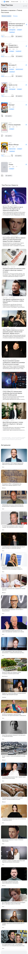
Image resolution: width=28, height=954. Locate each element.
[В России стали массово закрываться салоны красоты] (14, 584)
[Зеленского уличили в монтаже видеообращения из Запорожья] (14, 877)
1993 (10, 87)
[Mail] (4, 1)
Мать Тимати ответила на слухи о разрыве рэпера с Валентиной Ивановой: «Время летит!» (13, 331)
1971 (9, 166)
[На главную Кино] (7, 1)
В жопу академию (15, 125)
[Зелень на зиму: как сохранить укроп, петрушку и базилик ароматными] (14, 668)
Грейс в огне (13, 85)
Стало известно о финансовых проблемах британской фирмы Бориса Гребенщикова (12, 393)
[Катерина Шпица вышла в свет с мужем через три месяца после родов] (14, 772)
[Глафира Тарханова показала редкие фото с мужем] (14, 919)
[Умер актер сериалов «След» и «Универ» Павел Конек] (14, 835)
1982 (10, 106)
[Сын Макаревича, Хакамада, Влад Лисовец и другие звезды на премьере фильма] (14, 542)
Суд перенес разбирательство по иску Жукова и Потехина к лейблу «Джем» (13, 301)
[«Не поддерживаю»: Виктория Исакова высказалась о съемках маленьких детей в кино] (14, 647)
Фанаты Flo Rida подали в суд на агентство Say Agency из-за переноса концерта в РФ (13, 208)
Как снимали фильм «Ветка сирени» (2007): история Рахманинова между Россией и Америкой (14, 239)
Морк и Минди (14, 144)
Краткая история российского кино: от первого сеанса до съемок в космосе (14, 270)
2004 (10, 27)
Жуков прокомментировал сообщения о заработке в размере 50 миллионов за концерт (14, 362)
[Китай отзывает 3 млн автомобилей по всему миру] (14, 751)
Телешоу (15, 16)
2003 (10, 67)
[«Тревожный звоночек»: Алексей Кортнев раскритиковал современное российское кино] (14, 500)
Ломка (11, 164)
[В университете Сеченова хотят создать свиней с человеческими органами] (14, 793)
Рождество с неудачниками (13, 46)
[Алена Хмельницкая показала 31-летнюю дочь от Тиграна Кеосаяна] (14, 730)
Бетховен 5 (12, 65)
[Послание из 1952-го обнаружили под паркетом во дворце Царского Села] (14, 479)
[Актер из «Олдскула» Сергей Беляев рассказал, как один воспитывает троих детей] (14, 710)
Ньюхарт (12, 105)
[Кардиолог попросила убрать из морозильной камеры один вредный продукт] (14, 689)
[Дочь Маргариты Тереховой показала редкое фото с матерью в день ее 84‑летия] (14, 898)
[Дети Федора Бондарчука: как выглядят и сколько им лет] (14, 605)
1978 (9, 146)
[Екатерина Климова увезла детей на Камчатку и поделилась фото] (14, 814)
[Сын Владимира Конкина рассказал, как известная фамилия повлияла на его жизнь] (14, 626)
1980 (10, 126)
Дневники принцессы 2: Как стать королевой (17, 24)
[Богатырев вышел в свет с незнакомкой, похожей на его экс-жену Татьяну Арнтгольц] (14, 940)
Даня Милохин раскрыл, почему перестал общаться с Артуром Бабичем (13, 424)
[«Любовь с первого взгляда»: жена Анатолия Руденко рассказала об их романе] (14, 856)
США (13, 27)
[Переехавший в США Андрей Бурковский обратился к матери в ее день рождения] (14, 458)
